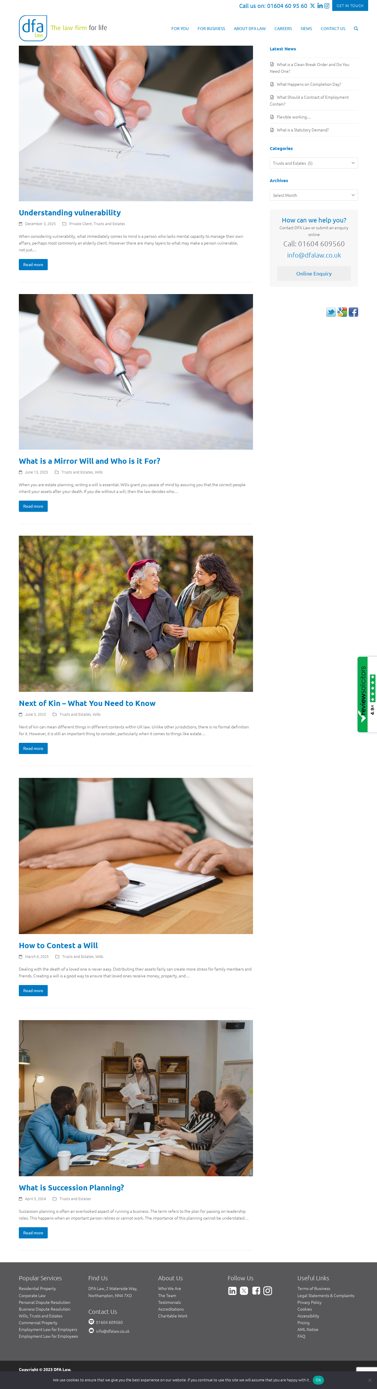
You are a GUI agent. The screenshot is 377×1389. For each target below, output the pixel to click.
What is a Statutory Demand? (303, 130)
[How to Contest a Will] (136, 855)
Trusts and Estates (109, 223)
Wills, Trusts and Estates (40, 1316)
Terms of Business (313, 1288)
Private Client (80, 223)
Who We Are (169, 1288)
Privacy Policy (309, 1302)
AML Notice (307, 1329)
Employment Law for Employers (48, 1329)
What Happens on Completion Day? (309, 84)
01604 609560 (109, 1322)
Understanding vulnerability (70, 212)
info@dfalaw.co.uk (314, 255)
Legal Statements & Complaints (325, 1295)
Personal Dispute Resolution (44, 1302)
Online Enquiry (314, 273)
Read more (33, 264)
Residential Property (37, 1288)
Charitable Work (173, 1316)
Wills (99, 472)
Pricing (303, 1322)
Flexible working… (294, 117)
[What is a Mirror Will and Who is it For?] (136, 371)
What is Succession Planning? (71, 1187)
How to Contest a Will (58, 945)
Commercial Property (38, 1322)
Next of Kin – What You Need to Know (87, 703)
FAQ (301, 1336)
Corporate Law (32, 1295)
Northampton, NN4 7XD (110, 1295)
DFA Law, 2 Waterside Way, (113, 1288)
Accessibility (308, 1316)
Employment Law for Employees (48, 1336)
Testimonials (169, 1302)
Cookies (304, 1309)
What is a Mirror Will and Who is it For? (89, 461)
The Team (167, 1295)
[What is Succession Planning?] (136, 1098)
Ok (318, 1380)
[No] (370, 1380)
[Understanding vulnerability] (136, 123)
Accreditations (171, 1309)
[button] (356, 28)
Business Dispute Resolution (44, 1309)
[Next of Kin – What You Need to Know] (136, 613)
